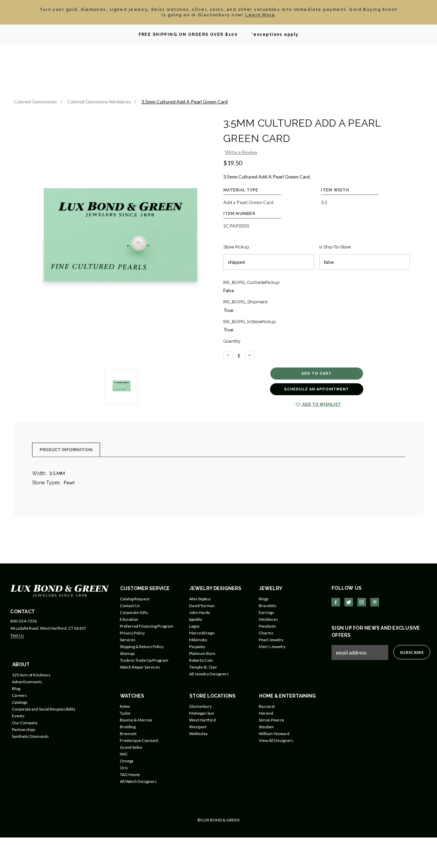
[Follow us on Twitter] (348, 602)
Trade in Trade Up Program (144, 660)
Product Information (66, 449)
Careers (19, 695)
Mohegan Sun (201, 713)
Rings (264, 598)
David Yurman (202, 605)
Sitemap (127, 653)
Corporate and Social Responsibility (43, 709)
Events (18, 715)
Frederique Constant (139, 740)
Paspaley (197, 646)
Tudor (125, 713)
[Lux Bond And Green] (59, 590)
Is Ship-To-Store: (335, 246)
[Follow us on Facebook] (336, 602)
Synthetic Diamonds (30, 736)
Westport (198, 726)
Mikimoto (198, 639)
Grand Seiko (131, 747)
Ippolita (195, 619)
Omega (126, 760)
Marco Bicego (201, 632)
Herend (266, 713)
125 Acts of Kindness (31, 674)
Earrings (266, 612)
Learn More (260, 15)
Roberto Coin (201, 660)
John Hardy (199, 612)
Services (128, 639)
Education (129, 619)
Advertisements (27, 681)
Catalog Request (135, 598)
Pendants (267, 626)
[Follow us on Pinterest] (374, 602)
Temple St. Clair (203, 667)
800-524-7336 (23, 621)
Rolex (125, 706)
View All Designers (276, 740)
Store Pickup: (236, 246)
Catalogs (20, 702)
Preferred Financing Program (146, 626)
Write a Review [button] (241, 152)
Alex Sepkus (200, 598)
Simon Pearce (271, 719)
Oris (124, 767)
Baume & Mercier (136, 719)
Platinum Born (202, 653)
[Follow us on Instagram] (361, 602)
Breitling (128, 726)
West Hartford (202, 719)
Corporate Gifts (134, 612)
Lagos (194, 626)
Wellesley (198, 733)
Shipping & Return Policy (142, 646)
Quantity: (232, 341)
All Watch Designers (138, 781)
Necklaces (268, 619)
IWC (124, 754)
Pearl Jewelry (271, 639)
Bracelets (268, 605)
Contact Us (130, 605)
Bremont (128, 733)
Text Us (17, 635)
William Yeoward (274, 733)
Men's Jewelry (272, 646)
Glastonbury (200, 706)
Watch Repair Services (140, 667)
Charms (266, 632)
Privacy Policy (132, 632)
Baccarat (267, 706)
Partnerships (24, 729)
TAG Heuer (130, 774)
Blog (16, 688)
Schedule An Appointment (316, 389)
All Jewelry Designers (209, 673)
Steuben (266, 726)
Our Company (25, 722)
